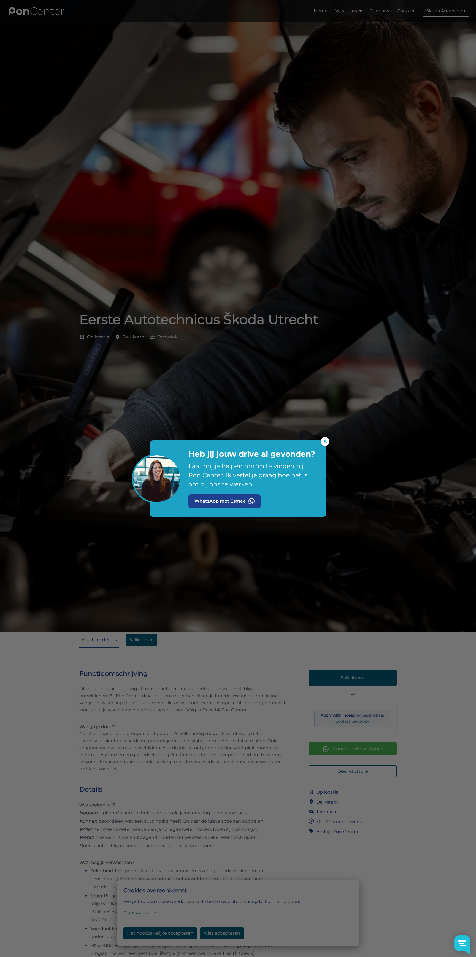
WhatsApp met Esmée (220, 501)
